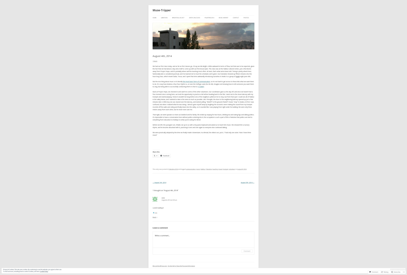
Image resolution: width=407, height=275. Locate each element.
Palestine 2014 (209, 18)
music (198, 169)
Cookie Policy (44, 271)
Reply (154, 217)
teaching (215, 169)
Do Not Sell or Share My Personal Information (181, 266)
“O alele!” (201, 87)
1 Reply (155, 61)
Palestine (209, 169)
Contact (236, 18)
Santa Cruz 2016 (194, 18)
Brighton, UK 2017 (178, 18)
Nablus (203, 169)
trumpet (225, 169)
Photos (246, 18)
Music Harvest (223, 18)
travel (220, 169)
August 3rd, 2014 (159, 183)
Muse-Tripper (162, 10)
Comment (247, 251)
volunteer (232, 169)
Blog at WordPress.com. (160, 266)
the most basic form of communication (196, 82)
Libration (164, 18)
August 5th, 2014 (247, 183)
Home (154, 18)
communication (191, 169)
